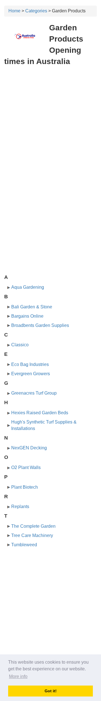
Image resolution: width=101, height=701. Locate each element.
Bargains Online (27, 316)
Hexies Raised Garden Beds (39, 412)
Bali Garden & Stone (31, 306)
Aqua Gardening (27, 287)
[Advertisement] (50, 123)
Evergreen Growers (30, 373)
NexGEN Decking (29, 447)
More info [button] (18, 676)
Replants (20, 506)
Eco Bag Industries (30, 364)
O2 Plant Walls (26, 467)
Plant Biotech (24, 487)
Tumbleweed (24, 544)
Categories (36, 10)
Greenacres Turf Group (34, 393)
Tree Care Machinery (32, 535)
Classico (20, 344)
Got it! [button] (51, 691)
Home (14, 10)
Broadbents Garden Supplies (40, 325)
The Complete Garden (33, 526)
